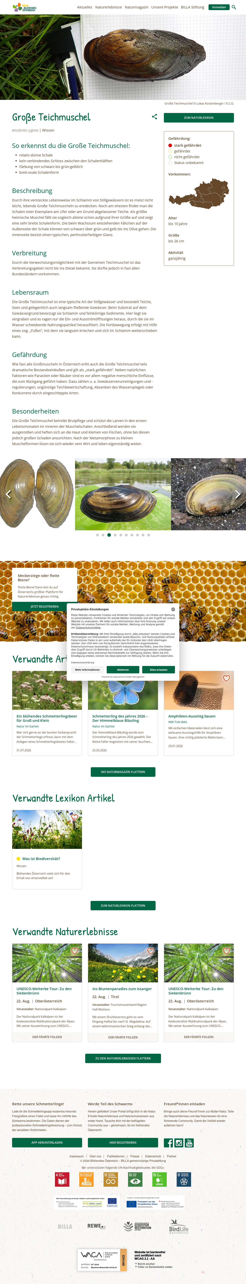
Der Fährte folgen (47, 1037)
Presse (134, 1156)
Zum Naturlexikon (199, 118)
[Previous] (9, 494)
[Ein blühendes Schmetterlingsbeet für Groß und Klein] (47, 713)
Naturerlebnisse (108, 7)
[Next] (237, 494)
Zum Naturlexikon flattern (123, 906)
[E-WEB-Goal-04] (62, 1179)
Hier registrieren (123, 1143)
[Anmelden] (226, 678)
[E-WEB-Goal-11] (86, 1179)
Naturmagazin (136, 7)
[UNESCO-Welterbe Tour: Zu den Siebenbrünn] (47, 993)
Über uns (95, 1156)
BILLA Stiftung (192, 7)
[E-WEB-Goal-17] (184, 1179)
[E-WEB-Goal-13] (135, 1179)
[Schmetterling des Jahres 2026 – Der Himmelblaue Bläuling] (123, 713)
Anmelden (219, 7)
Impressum (77, 1156)
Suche (234, 7)
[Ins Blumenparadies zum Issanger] (123, 993)
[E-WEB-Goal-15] (159, 1179)
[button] (123, 494)
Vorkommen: (179, 174)
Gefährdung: (179, 138)
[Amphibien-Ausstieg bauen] (199, 713)
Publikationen (116, 1156)
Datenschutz (153, 1156)
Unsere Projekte (164, 7)
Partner (171, 1156)
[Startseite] (24, 7)
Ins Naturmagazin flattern (123, 772)
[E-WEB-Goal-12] (111, 1179)
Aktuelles (84, 7)
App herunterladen (47, 1143)
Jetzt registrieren (45, 606)
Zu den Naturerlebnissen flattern (123, 1058)
